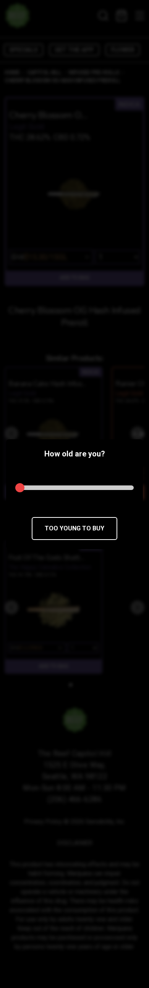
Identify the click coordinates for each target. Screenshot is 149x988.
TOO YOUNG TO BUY (74, 528)
